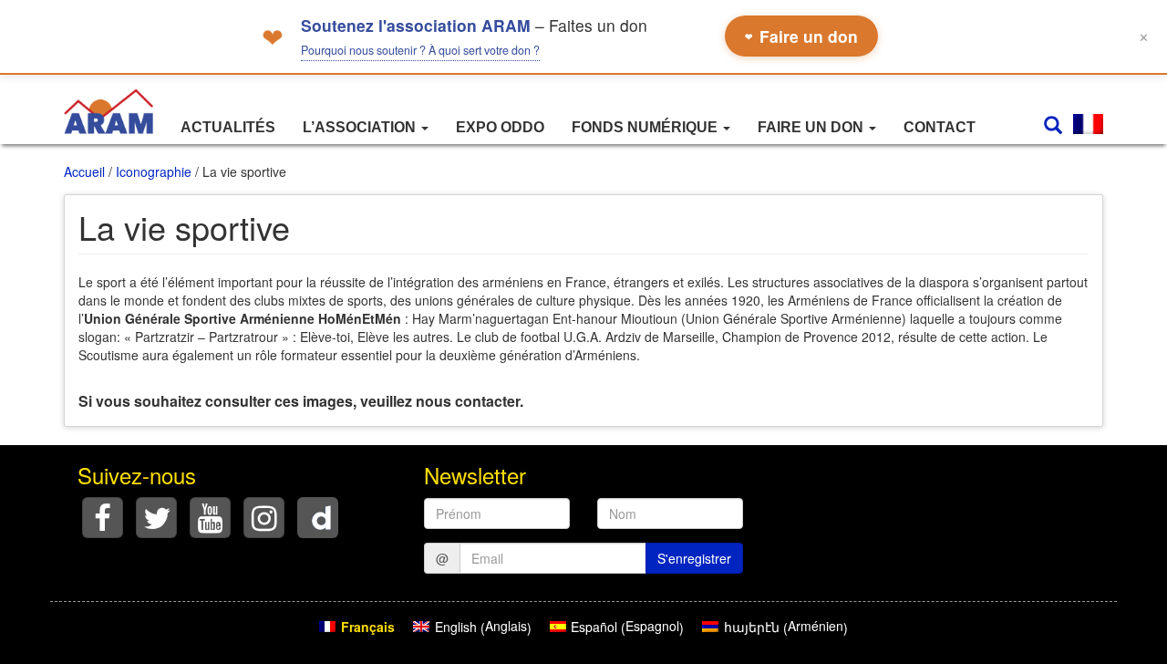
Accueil (84, 171)
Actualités (228, 127)
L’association (361, 127)
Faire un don (801, 36)
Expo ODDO (500, 127)
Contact (940, 127)
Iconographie (153, 171)
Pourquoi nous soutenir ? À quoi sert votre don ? (420, 50)
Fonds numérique (646, 127)
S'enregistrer (694, 558)
